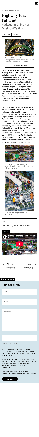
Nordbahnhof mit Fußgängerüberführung (18, 92)
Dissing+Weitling (9, 73)
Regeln (33, 373)
